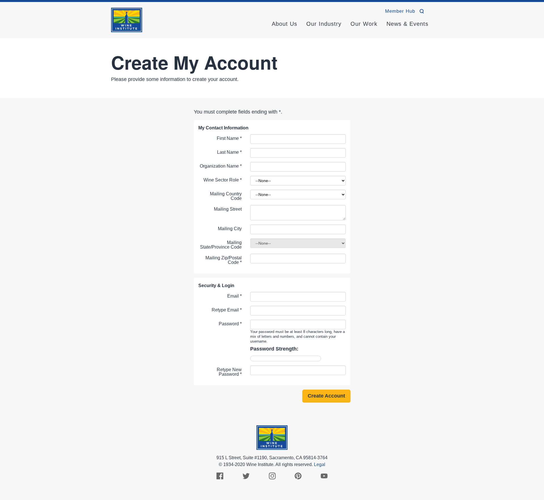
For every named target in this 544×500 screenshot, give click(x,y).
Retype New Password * (229, 372)
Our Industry (323, 24)
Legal (319, 464)
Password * (230, 323)
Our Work (363, 24)
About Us (284, 24)
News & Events (407, 24)
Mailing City (230, 228)
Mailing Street (228, 209)
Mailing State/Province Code (221, 244)
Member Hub (400, 11)
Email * (234, 296)
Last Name (229, 152)
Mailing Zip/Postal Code (223, 260)
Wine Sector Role (222, 180)
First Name (229, 138)
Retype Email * (227, 309)
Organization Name (221, 166)
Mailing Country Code (226, 196)
